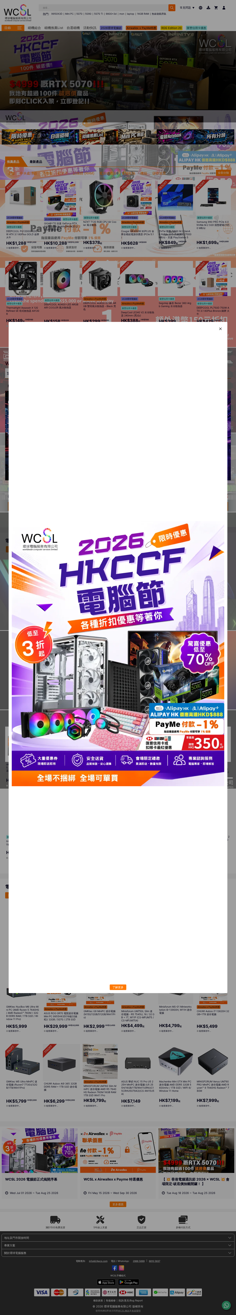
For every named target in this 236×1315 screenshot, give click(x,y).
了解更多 (118, 987)
